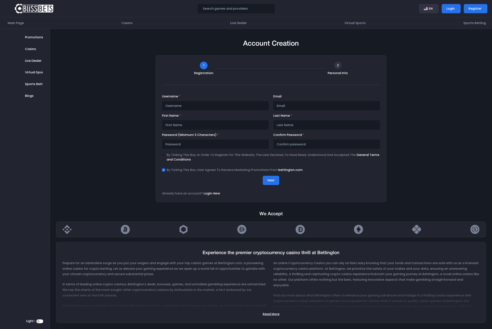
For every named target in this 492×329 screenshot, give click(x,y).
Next (271, 180)
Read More (271, 314)
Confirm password (288, 135)
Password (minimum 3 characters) (190, 135)
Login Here (212, 193)
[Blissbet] (34, 8)
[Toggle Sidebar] (8, 9)
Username (171, 96)
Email (277, 96)
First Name (171, 115)
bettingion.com (290, 170)
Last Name (282, 115)
